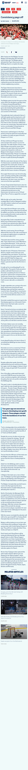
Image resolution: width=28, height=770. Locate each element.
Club (19, 9)
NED (13, 9)
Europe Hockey (6, 12)
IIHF (2, 9)
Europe (14, 12)
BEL (8, 9)
